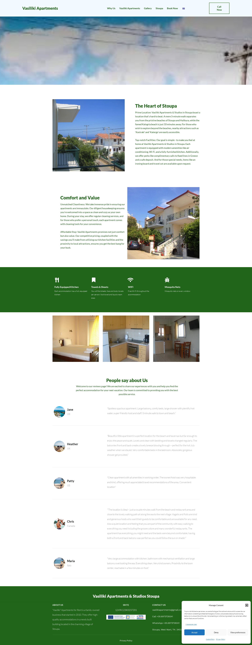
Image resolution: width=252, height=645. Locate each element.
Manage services (191, 624)
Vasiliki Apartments (40, 8)
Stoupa (159, 8)
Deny (216, 632)
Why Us (111, 8)
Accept (194, 632)
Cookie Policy (210, 639)
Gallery (148, 8)
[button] (246, 605)
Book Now (172, 8)
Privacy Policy (220, 639)
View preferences (237, 632)
